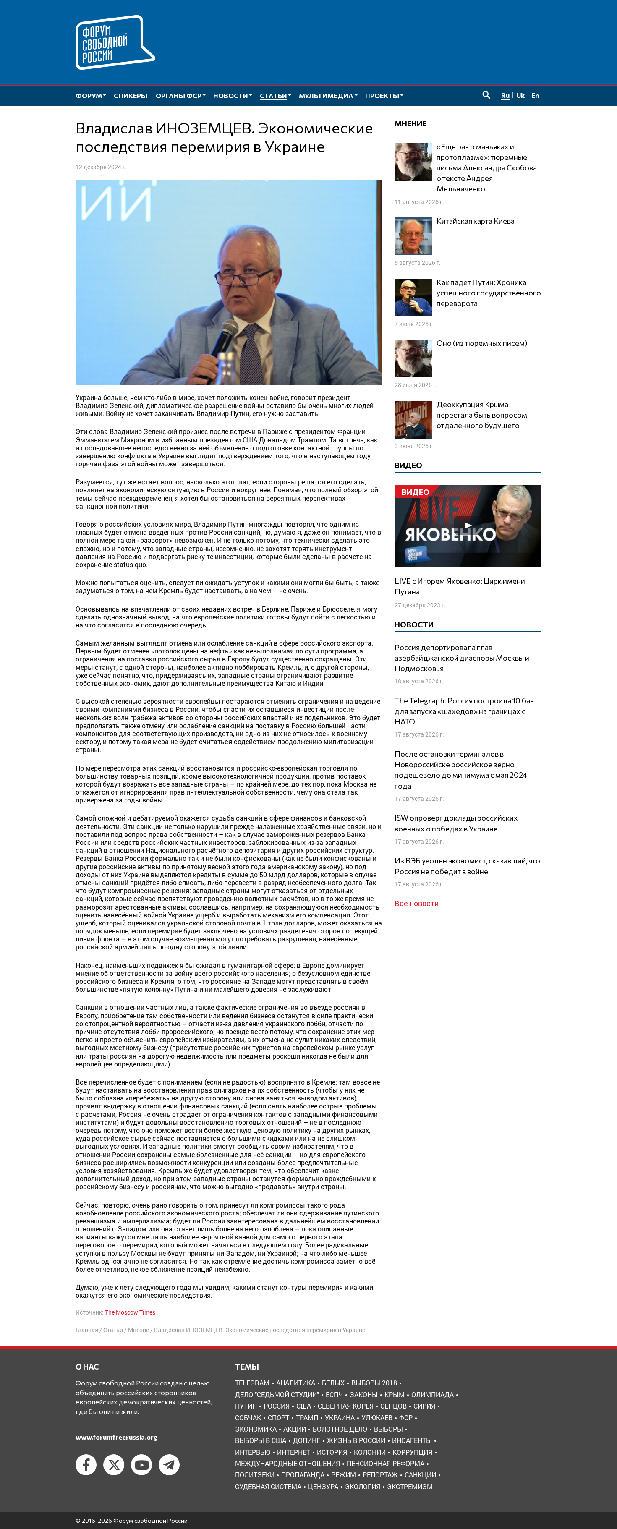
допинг (306, 1440)
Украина (340, 1417)
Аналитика (295, 1382)
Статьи (113, 1330)
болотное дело (340, 1428)
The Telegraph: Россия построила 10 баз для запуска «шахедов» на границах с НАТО (464, 711)
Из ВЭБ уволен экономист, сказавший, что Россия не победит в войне (467, 866)
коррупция (412, 1452)
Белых (333, 1382)
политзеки (255, 1474)
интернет (293, 1452)
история (332, 1452)
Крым (394, 1394)
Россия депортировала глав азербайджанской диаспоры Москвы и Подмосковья (462, 658)
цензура (323, 1486)
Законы (364, 1394)
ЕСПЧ (334, 1394)
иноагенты (412, 1440)
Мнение (138, 1330)
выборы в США (260, 1440)
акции (294, 1428)
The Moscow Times (130, 1312)
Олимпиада (432, 1394)
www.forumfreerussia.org (117, 1437)
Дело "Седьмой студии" (277, 1394)
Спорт (278, 1417)
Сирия (424, 1405)
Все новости (417, 903)
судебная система (268, 1486)
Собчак (248, 1417)
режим (343, 1474)
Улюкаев (376, 1417)
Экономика (256, 1428)
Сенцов (393, 1405)
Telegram (252, 1382)
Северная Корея (346, 1405)
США (303, 1405)
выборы (388, 1428)
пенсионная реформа (385, 1463)
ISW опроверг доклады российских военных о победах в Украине (456, 823)
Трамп (307, 1417)
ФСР (406, 1417)
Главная (87, 1330)
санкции (420, 1474)
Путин (246, 1405)
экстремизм (410, 1486)
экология (362, 1486)
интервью (252, 1452)
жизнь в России (356, 1440)
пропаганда (302, 1474)
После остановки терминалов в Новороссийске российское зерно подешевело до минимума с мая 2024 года (461, 769)
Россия (277, 1405)
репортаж (380, 1474)
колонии (370, 1452)
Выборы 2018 (374, 1382)
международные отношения (287, 1463)
